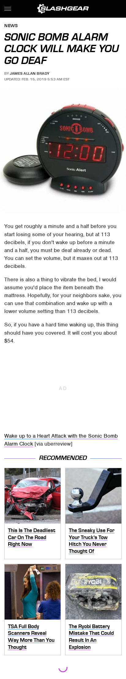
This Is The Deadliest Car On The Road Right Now (31, 537)
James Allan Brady (30, 73)
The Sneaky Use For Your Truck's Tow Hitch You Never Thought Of (91, 540)
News (11, 26)
